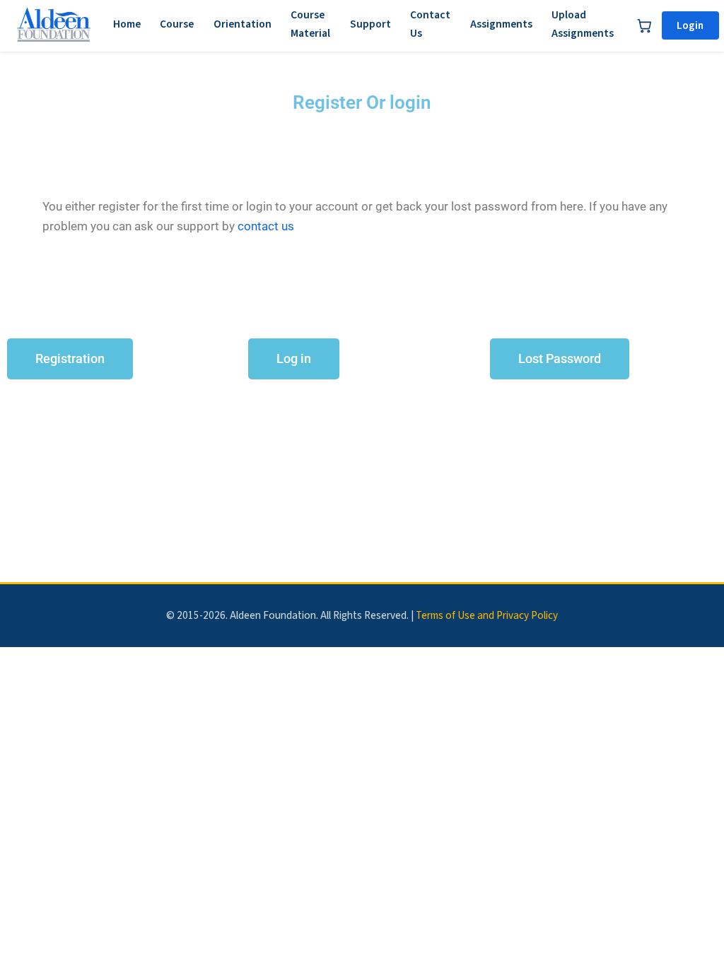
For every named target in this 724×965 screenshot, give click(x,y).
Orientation (243, 24)
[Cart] (644, 25)
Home (127, 24)
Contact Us (430, 24)
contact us (266, 226)
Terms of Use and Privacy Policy (487, 615)
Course (177, 24)
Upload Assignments (582, 24)
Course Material (310, 24)
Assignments (501, 24)
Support (370, 24)
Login (690, 25)
